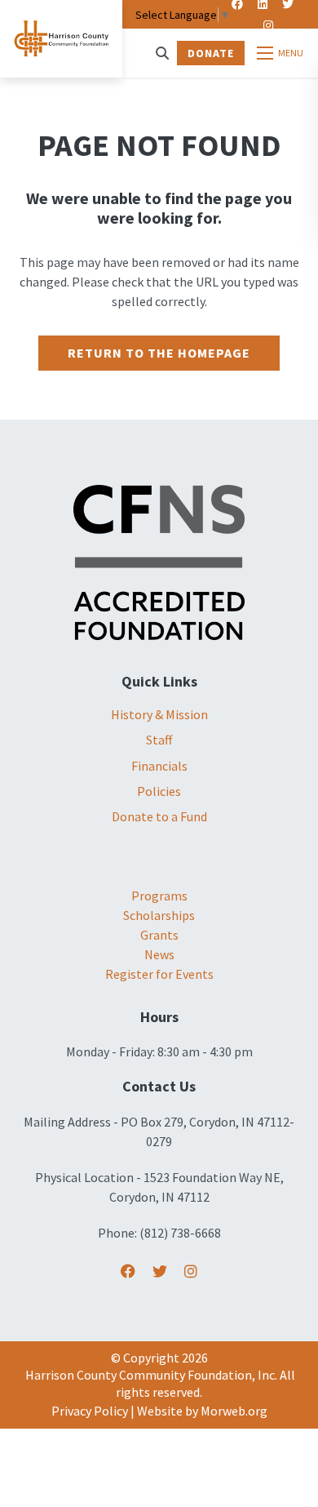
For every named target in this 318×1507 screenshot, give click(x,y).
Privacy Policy (89, 1411)
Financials (159, 766)
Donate (211, 53)
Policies (159, 791)
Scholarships (159, 915)
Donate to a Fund (159, 816)
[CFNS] (159, 561)
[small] (268, 25)
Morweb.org (234, 1411)
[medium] (128, 1271)
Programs (159, 895)
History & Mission (159, 714)
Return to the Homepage (159, 353)
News (159, 954)
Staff (159, 739)
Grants (159, 935)
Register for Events (159, 974)
